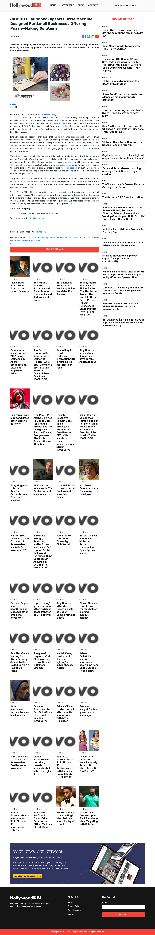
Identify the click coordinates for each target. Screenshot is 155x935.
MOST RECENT (67, 5)
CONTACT (93, 5)
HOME (53, 5)
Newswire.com (48, 114)
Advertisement (74, 910)
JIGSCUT (72, 204)
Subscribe (123, 914)
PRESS (81, 5)
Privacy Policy (74, 906)
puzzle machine (59, 123)
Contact (71, 914)
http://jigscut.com (36, 218)
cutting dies (65, 165)
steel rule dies (67, 168)
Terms (70, 902)
